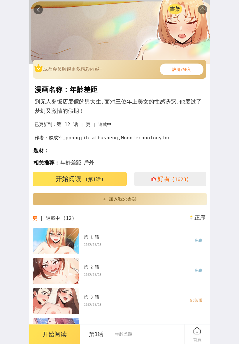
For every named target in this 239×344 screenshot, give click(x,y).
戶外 (89, 162)
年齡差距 (70, 162)
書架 (175, 9)
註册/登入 (181, 69)
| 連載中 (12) (54, 218)
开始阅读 (80, 178)
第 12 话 (67, 124)
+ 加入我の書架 (120, 199)
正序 (199, 218)
